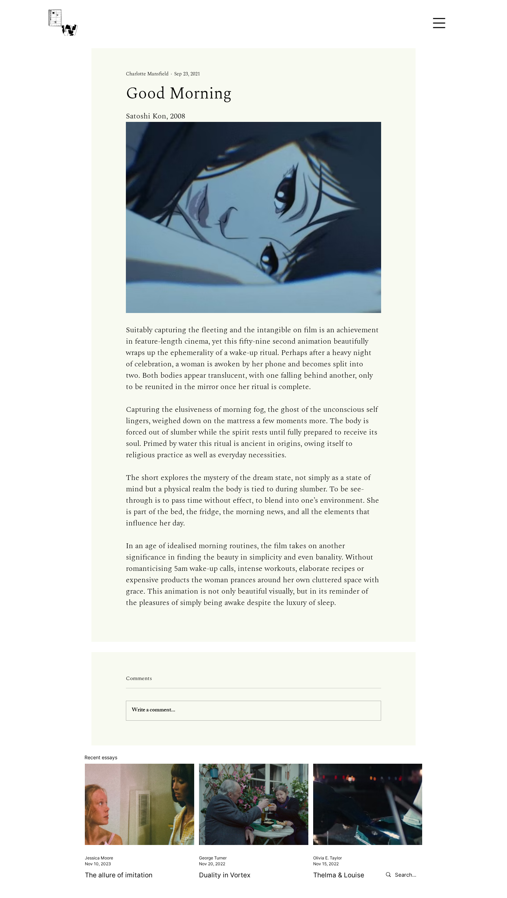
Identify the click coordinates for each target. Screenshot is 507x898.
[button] (438, 23)
